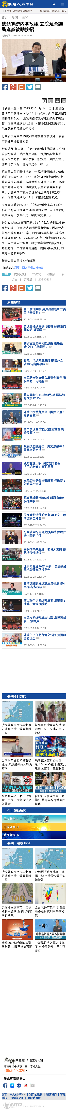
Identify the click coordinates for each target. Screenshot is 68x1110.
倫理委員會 (34, 1097)
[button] (34, 60)
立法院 (36, 274)
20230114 (44, 279)
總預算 (51, 274)
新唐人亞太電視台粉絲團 (28, 267)
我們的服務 (35, 1094)
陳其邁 (27, 279)
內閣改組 (20, 274)
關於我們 (51, 1094)
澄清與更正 (17, 1097)
